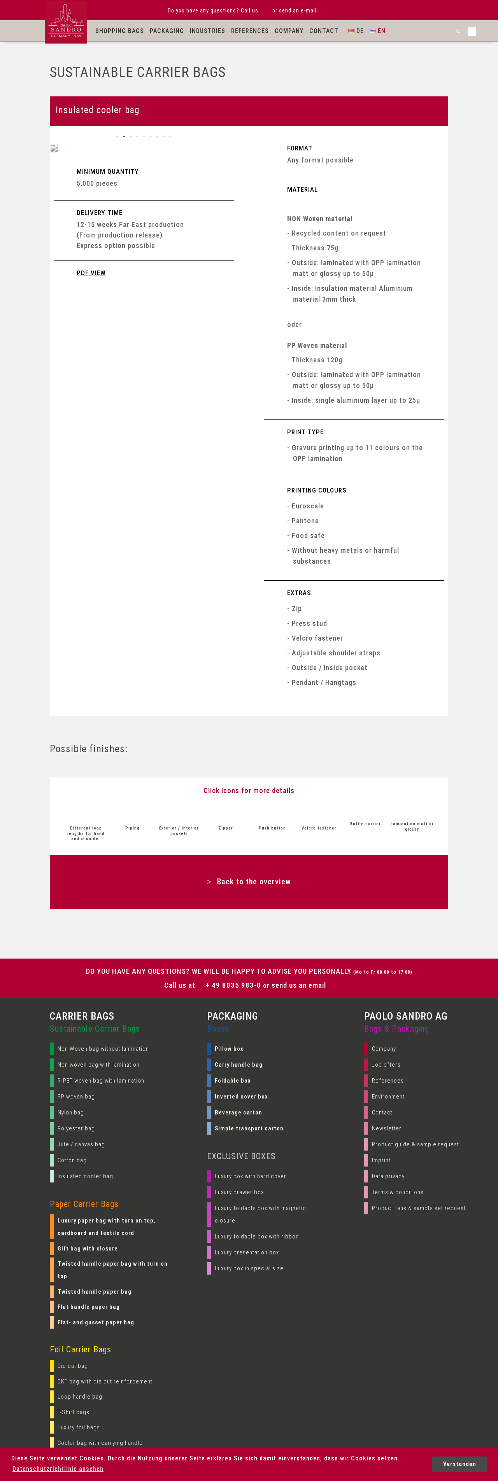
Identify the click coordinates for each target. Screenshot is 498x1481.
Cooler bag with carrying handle (100, 1442)
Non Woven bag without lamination (103, 1048)
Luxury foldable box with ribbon (257, 1236)
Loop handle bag (80, 1396)
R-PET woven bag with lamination (101, 1080)
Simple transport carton (249, 1128)
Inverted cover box (241, 1096)
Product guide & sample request (415, 1144)
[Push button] (272, 813)
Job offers (386, 1064)
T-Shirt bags (73, 1412)
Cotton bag (72, 1160)
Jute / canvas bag (81, 1144)
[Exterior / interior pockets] (179, 813)
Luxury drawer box (239, 1192)
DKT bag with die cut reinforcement (105, 1381)
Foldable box (233, 1080)
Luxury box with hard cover (250, 1176)
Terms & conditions (398, 1192)
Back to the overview (254, 881)
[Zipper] (225, 813)
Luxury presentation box (247, 1252)
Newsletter (387, 1128)
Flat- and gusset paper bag (96, 1322)
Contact (323, 31)
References (250, 31)
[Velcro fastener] (319, 813)
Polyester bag (76, 1128)
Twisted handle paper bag (95, 1291)
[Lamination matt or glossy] (412, 808)
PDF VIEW (91, 273)
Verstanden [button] (459, 1464)
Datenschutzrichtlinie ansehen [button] (57, 1468)
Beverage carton (238, 1112)
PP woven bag (76, 1096)
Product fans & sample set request (419, 1208)
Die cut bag (73, 1365)
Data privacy (388, 1176)
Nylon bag (71, 1112)
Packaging (167, 31)
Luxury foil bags (79, 1427)
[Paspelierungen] (132, 813)
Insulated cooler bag (85, 1176)
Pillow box (229, 1048)
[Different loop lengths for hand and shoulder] (86, 813)
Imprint (381, 1160)
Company (289, 31)
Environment (388, 1096)
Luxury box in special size (249, 1268)
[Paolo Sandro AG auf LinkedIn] (472, 31)
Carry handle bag (239, 1064)
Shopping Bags (119, 31)
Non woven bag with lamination (99, 1064)
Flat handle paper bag (89, 1306)
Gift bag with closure (88, 1248)
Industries (207, 31)
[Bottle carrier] (365, 808)
